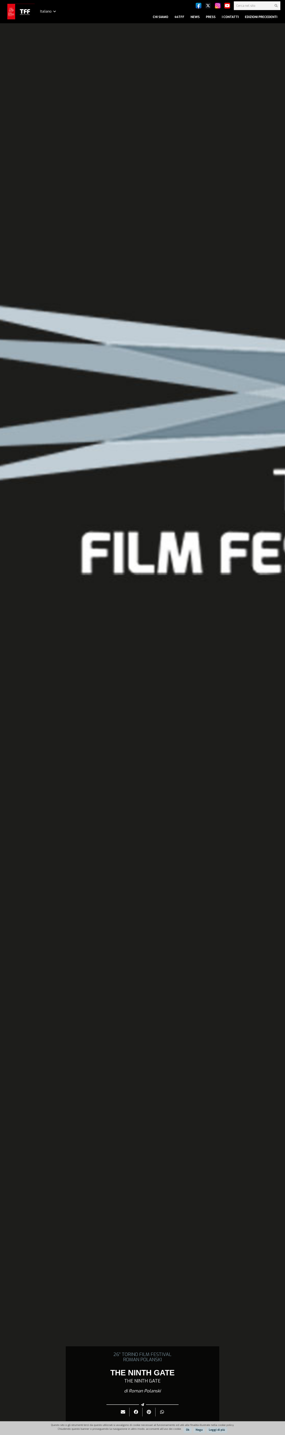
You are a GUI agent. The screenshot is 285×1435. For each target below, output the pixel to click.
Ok (187, 1430)
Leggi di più (217, 1430)
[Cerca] (276, 5)
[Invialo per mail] (123, 1412)
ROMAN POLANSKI (142, 1360)
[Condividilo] (136, 1412)
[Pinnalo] (148, 1412)
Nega (199, 1430)
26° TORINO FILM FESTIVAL (142, 1354)
